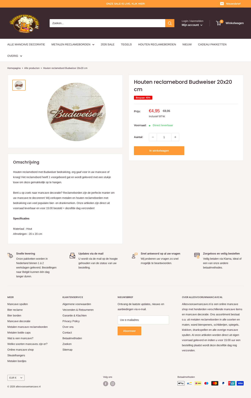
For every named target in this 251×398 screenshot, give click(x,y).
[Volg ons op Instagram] (112, 383)
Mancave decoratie (18, 321)
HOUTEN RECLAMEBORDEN (157, 44)
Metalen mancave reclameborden (27, 326)
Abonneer (129, 330)
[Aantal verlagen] (153, 137)
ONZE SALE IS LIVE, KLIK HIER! (125, 3)
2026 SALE (107, 44)
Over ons (68, 326)
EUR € (12, 377)
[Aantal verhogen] (175, 137)
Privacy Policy (71, 321)
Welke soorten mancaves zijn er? (27, 343)
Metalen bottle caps (19, 332)
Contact (67, 332)
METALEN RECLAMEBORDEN (70, 44)
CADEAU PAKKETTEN (212, 44)
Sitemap (67, 349)
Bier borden (14, 315)
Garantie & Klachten (74, 315)
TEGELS (126, 44)
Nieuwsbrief (233, 3)
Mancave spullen (17, 304)
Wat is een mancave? (20, 338)
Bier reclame (15, 309)
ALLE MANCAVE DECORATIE (26, 44)
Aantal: (138, 137)
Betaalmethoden (72, 338)
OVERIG (12, 55)
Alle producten (32, 68)
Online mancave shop (20, 349)
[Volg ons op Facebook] (105, 383)
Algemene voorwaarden (76, 304)
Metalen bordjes (16, 361)
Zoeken (66, 343)
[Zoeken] (169, 23)
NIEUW (187, 44)
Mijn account (191, 24)
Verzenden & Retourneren (78, 309)
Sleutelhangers (16, 355)
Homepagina (14, 68)
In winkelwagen (159, 150)
